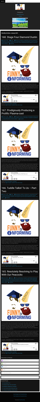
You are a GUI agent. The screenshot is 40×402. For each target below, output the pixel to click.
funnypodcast (18, 41)
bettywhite (17, 40)
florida (35, 116)
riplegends (31, 42)
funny (8, 41)
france (37, 116)
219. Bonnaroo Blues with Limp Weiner (9, 384)
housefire (32, 41)
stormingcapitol (17, 196)
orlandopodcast (11, 281)
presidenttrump (4, 196)
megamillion (9, 280)
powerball (20, 281)
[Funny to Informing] (20, 6)
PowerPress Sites (22, 399)
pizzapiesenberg (5, 118)
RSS (19, 182)
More (21, 182)
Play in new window (8, 103)
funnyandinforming (12, 41)
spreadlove (12, 196)
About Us (2, 1)
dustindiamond (34, 40)
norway (24, 280)
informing (36, 41)
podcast (27, 42)
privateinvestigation (14, 118)
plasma (9, 118)
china (21, 116)
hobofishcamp (18, 195)
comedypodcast (26, 40)
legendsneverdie (7, 42)
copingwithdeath (32, 194)
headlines (17, 117)
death (36, 194)
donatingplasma (30, 116)
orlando (20, 42)
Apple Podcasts (8, 182)
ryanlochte (8, 196)
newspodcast (16, 42)
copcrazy (30, 40)
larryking (3, 42)
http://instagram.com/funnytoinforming (20, 394)
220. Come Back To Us (6, 383)
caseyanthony (17, 116)
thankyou (6, 43)
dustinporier (3, 41)
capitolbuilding (17, 194)
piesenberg (16, 281)
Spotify (13, 182)
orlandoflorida (23, 42)
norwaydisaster (28, 280)
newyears (21, 280)
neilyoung (26, 195)
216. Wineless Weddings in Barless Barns (9, 390)
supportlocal (35, 42)
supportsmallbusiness (28, 196)
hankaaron (29, 41)
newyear (34, 195)
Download (14, 103)
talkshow (3, 43)
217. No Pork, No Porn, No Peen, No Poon (9, 388)
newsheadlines (25, 117)
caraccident (21, 40)
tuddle (3, 197)
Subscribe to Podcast (10, 1)
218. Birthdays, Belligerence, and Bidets (9, 386)
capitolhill (21, 194)
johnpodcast (12, 43)
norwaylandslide (34, 280)
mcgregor (12, 42)
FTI (6, 41)
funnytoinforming (24, 41)
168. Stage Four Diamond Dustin (19, 37)
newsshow (17, 280)
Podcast (20, 16)
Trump (37, 196)
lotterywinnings (4, 280)
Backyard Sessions (20, 14)
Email (16, 182)
